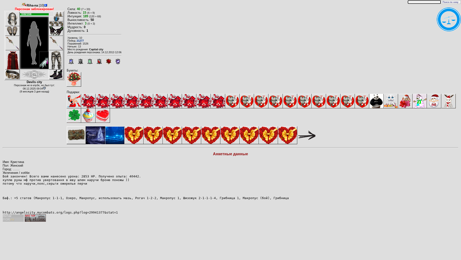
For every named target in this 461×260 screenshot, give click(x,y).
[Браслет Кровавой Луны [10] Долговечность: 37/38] (12, 31)
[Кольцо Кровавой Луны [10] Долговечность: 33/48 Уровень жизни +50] (61, 23)
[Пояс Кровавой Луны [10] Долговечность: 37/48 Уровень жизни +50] (12, 74)
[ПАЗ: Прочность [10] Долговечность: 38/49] (56, 19)
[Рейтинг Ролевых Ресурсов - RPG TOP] (35, 220)
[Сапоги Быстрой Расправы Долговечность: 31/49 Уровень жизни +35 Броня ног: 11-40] (56, 74)
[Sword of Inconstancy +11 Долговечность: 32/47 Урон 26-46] (12, 43)
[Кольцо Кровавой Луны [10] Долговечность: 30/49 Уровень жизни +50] (51, 23)
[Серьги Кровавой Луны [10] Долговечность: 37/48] (56, 14)
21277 (80, 40)
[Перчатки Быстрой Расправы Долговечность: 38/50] (56, 31)
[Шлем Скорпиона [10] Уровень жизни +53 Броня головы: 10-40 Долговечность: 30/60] (12, 19)
